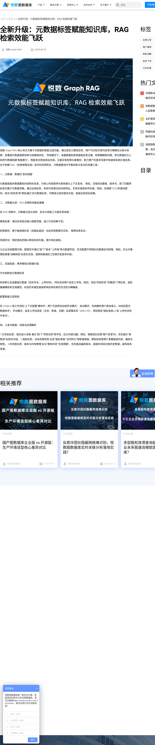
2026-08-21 (49, 463)
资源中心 (71, 5)
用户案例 (147, 47)
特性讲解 (147, 54)
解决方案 (54, 5)
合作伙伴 (88, 5)
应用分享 (147, 40)
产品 (40, 5)
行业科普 (147, 68)
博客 (10, 19)
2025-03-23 (40, 49)
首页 (3, 19)
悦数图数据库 (13, 463)
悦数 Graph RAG (14, 49)
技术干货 (147, 61)
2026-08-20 (110, 463)
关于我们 (104, 5)
